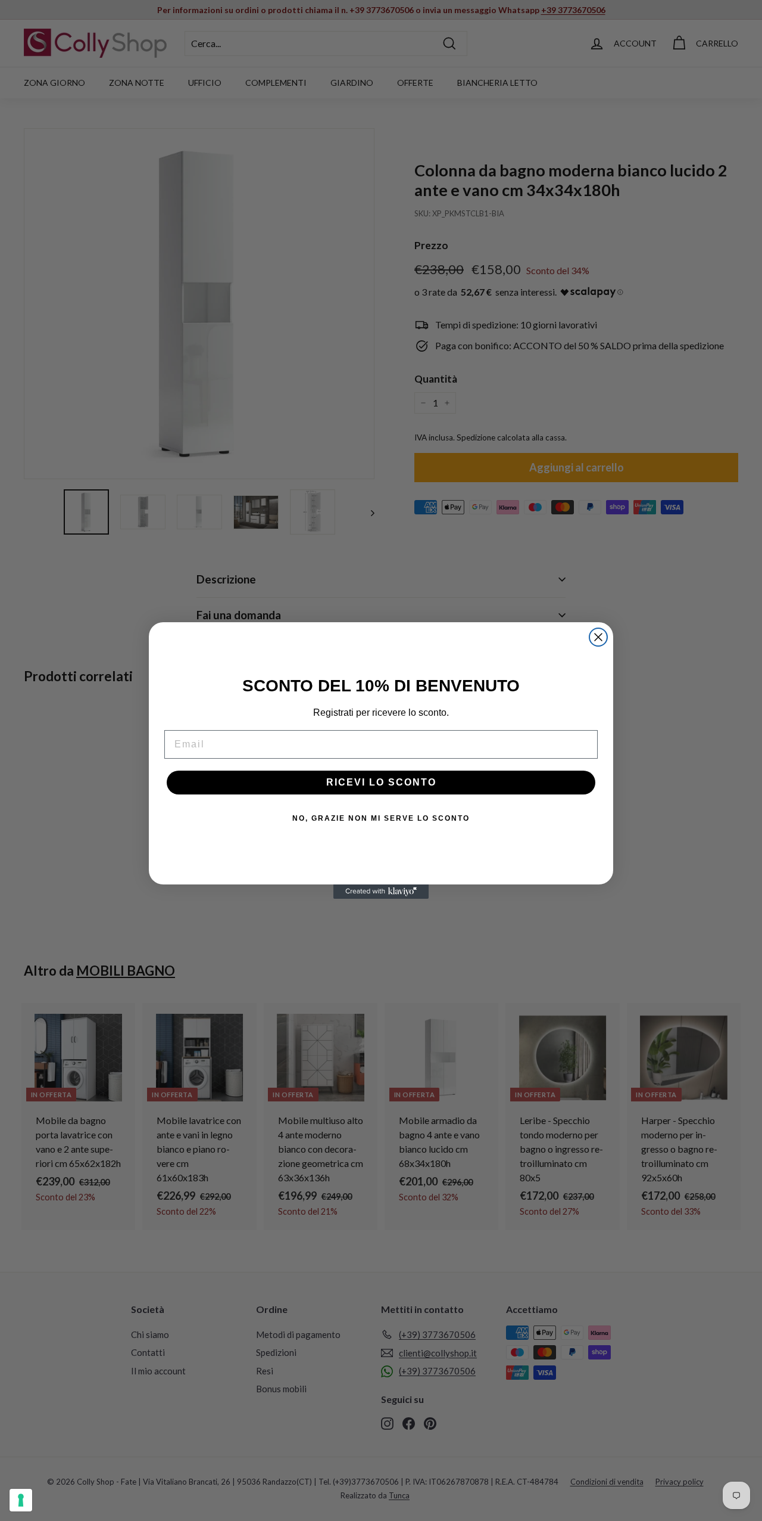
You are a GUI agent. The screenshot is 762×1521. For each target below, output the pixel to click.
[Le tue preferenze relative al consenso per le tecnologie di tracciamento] (21, 1500)
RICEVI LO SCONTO (381, 782)
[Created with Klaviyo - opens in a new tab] (381, 891)
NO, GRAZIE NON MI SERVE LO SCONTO (381, 818)
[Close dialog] (598, 637)
